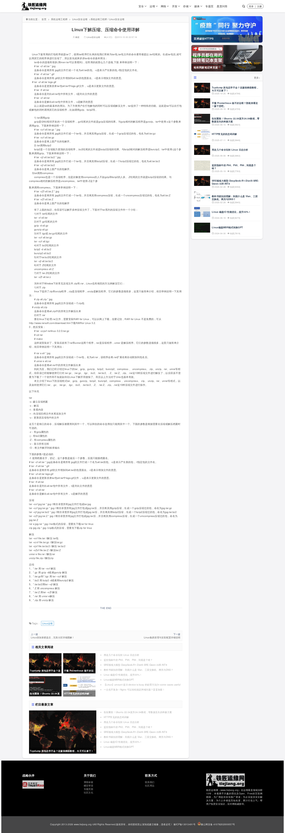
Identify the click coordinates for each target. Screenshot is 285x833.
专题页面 (88, 789)
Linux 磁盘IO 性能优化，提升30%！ (123, 674)
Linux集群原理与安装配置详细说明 (162, 637)
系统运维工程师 (59, 19)
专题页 (209, 6)
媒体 (197, 6)
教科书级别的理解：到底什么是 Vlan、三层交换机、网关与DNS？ (138, 669)
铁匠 (77, 37)
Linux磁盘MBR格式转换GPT (119, 679)
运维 (152, 6)
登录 (251, 6)
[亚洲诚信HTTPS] (50, 784)
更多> (257, 77)
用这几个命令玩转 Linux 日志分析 (121, 655)
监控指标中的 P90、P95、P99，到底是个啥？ (128, 659)
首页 (44, 19)
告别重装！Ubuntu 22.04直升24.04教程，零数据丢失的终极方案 (138, 712)
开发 (174, 6)
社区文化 (88, 792)
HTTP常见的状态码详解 (116, 717)
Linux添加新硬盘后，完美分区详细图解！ (52, 637)
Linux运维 (47, 623)
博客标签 (88, 782)
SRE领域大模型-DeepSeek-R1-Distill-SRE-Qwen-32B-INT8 (135, 664)
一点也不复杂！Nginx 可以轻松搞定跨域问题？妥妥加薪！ (134, 689)
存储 (186, 6)
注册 (259, 6)
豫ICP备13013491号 (184, 824)
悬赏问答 (222, 6)
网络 (163, 6)
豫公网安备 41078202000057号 (218, 824)
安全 (141, 6)
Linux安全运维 (80, 19)
